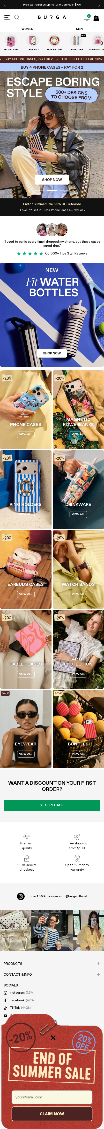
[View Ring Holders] (54, 40)
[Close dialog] (53, 1037)
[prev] (5, 5)
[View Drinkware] (76, 40)
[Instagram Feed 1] (52, 930)
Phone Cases (10, 50)
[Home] (52, 17)
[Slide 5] (52, 130)
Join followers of (58, 896)
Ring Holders (54, 50)
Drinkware (76, 50)
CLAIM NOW (52, 1113)
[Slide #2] (64, 190)
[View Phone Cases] (11, 40)
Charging (32, 50)
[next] (99, 5)
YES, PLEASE (52, 805)
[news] (87, 17)
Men (79, 29)
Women (27, 29)
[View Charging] (32, 40)
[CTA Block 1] (52, 315)
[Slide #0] (39, 190)
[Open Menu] (7, 17)
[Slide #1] (52, 190)
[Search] (17, 17)
